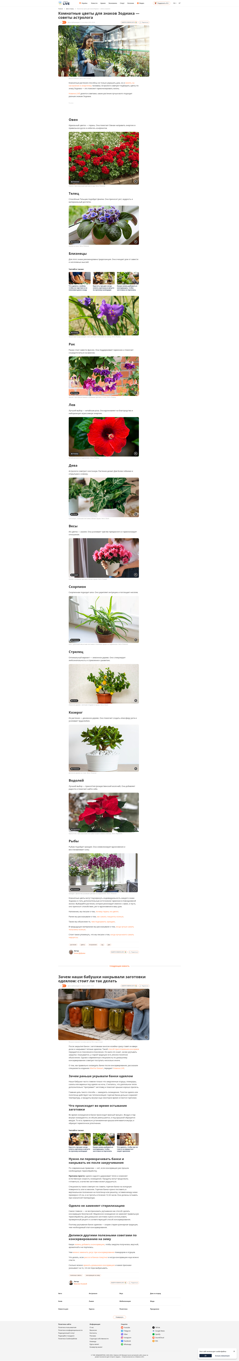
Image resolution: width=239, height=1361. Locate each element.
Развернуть (119, 1317)
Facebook (127, 1341)
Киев (60, 1301)
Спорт (122, 3)
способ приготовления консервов (123, 1049)
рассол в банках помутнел (96, 1257)
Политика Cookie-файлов (67, 1339)
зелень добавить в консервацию (90, 1244)
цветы (83, 945)
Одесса (91, 1309)
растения (73, 945)
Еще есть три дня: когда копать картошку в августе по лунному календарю (103, 288)
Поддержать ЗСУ (163, 3)
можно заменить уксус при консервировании (93, 1252)
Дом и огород (70, 9)
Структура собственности (99, 1339)
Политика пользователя (67, 1327)
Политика (123, 1309)
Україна (84, 3)
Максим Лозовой (80, 1284)
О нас (92, 1327)
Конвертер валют (96, 1347)
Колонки (130, 3)
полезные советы (76, 1275)
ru (174, 3)
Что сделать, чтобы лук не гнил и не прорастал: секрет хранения (127, 1149)
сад (102, 945)
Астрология (93, 945)
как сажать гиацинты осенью (110, 916)
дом (109, 945)
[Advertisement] (103, 108)
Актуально (93, 1293)
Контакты (93, 1333)
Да (206, 1356)
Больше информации (222, 1356)
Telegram (127, 1331)
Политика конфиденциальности (70, 1330)
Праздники (154, 1309)
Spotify (157, 1334)
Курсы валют (94, 1344)
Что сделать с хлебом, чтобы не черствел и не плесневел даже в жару (78, 288)
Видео (141, 3)
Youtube (127, 1327)
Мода (152, 1301)
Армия (102, 3)
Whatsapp (127, 1344)
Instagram (127, 1338)
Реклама (93, 1336)
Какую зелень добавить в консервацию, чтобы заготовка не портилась (127, 288)
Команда (93, 1341)
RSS (156, 1341)
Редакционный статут (66, 1333)
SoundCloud (159, 1338)
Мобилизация (125, 1301)
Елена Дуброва (79, 953)
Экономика (112, 3)
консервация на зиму (93, 1275)
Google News (160, 1331)
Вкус (121, 1293)
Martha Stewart (96, 1068)
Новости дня (63, 1309)
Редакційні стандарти (66, 1336)
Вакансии (93, 1330)
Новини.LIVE (74, 93)
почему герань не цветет (107, 911)
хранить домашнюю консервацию (99, 1265)
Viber (126, 1334)
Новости (94, 3)
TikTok (157, 1327)
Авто (60, 1293)
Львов (91, 1301)
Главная (60, 9)
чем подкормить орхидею (103, 921)
